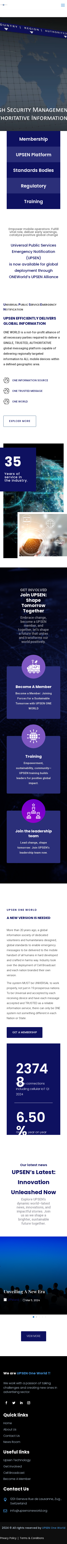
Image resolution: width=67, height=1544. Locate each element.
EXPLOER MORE (19, 421)
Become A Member (34, 686)
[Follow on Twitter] (14, 1403)
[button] (33, 1317)
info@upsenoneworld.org (28, 1511)
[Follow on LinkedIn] (21, 1403)
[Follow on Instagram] (29, 1403)
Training (33, 201)
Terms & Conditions (32, 1538)
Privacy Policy (8, 1538)
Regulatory (33, 186)
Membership (33, 139)
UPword (13, 1300)
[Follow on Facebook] (6, 1403)
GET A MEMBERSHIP (24, 1032)
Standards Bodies (33, 170)
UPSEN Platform (33, 155)
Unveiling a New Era (24, 1291)
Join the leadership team (33, 833)
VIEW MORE (34, 1336)
